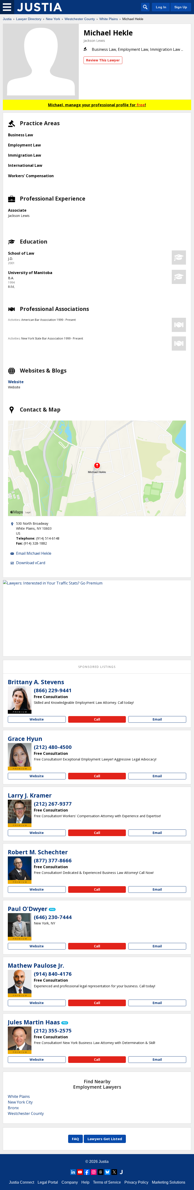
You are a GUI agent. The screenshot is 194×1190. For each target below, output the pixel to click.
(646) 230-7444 (53, 916)
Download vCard (30, 562)
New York (53, 19)
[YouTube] (80, 1172)
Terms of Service (107, 1182)
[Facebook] (87, 1172)
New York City (20, 1102)
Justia (7, 19)
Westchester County (80, 19)
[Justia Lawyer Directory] (39, 7)
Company (70, 1182)
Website (16, 381)
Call (97, 719)
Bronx (13, 1107)
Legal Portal (48, 1182)
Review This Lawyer (103, 60)
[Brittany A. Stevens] (19, 698)
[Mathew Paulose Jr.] (19, 981)
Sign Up (180, 7)
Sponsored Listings (97, 667)
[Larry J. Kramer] (19, 811)
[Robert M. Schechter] (19, 868)
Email (157, 719)
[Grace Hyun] (19, 755)
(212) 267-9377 (53, 803)
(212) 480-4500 (53, 746)
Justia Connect (21, 1182)
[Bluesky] (107, 1172)
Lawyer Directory (28, 19)
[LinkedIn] (73, 1172)
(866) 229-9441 (53, 690)
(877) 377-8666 (53, 860)
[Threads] (100, 1172)
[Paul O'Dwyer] (19, 925)
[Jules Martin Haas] (19, 1038)
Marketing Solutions (168, 1182)
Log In (161, 7)
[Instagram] (94, 1172)
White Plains (108, 19)
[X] (114, 1172)
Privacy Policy (136, 1182)
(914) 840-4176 (53, 973)
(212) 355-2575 (53, 1030)
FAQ (75, 1138)
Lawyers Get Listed (105, 1138)
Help (85, 1182)
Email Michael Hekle (33, 553)
